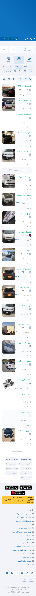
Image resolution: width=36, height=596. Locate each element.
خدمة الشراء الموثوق (24, 528)
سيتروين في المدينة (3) (25, 473)
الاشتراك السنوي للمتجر (24, 518)
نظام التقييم (27, 539)
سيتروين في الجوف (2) (11, 473)
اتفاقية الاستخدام (25, 525)
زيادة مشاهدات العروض (23, 521)
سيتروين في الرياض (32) (12, 459)
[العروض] (4, 79)
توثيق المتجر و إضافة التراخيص (21, 532)
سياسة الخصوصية (25, 558)
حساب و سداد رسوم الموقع (22, 514)
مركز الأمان (27, 536)
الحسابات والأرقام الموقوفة (22, 547)
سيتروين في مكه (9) (11, 464)
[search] (4, 49)
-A (24, 579)
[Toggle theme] (16, 38)
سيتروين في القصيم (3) (12, 468)
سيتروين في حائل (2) (26, 477)
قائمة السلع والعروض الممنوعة (21, 550)
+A (31, 579)
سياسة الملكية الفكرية (24, 561)
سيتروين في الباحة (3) (26, 468)
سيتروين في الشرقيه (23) (25, 464)
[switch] (10, 170)
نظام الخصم (27, 543)
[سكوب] (9, 79)
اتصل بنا (28, 565)
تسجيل (29, 510)
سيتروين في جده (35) (26, 459)
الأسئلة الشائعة (26, 554)
